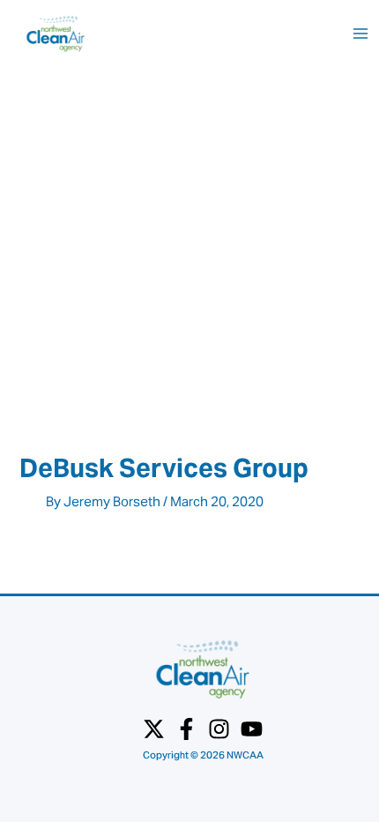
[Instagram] (219, 729)
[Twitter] (154, 729)
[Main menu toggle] (360, 33)
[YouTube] (252, 729)
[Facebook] (186, 729)
